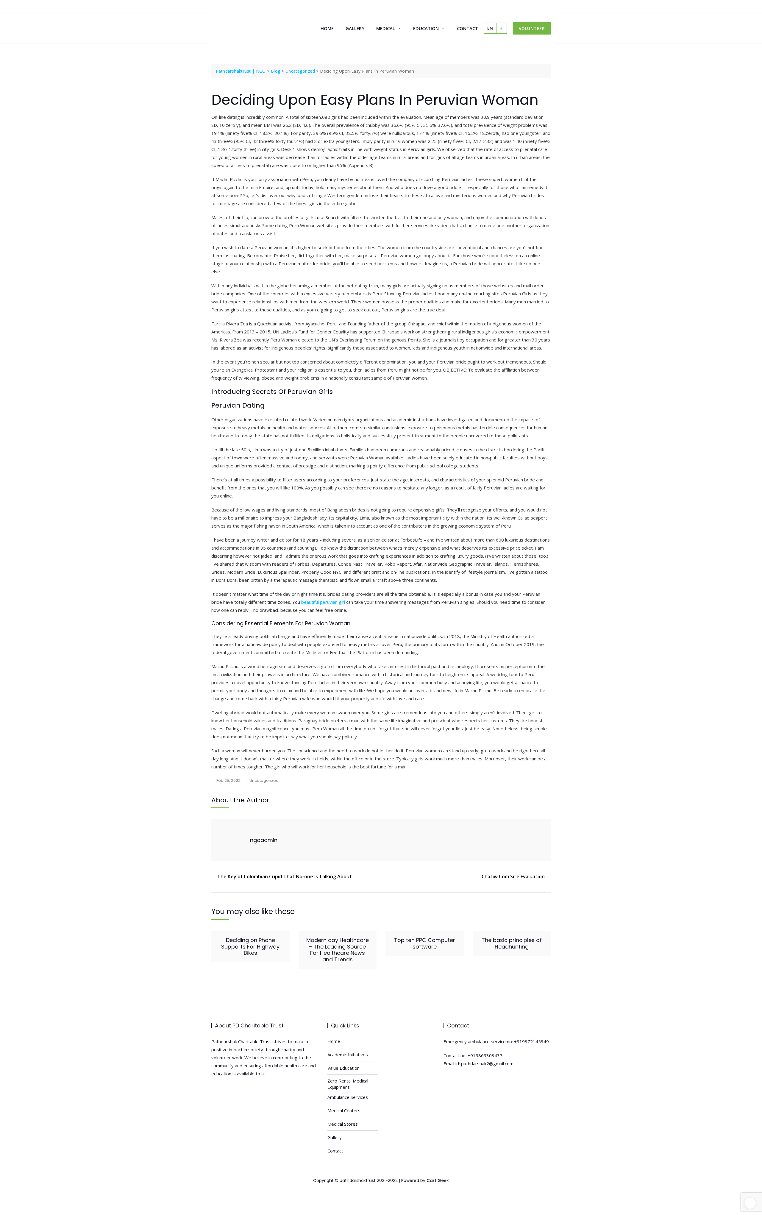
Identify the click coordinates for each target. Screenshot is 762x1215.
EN (490, 28)
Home (327, 28)
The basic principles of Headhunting (512, 943)
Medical (385, 28)
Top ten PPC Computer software (424, 943)
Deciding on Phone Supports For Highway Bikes (250, 946)
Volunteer (532, 28)
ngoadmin (263, 840)
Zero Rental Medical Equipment (347, 1084)
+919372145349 (531, 1041)
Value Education (343, 1068)
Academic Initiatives (347, 1055)
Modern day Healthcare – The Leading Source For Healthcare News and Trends (337, 949)
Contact (467, 28)
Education (426, 28)
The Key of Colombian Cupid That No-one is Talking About (284, 876)
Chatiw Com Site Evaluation (513, 876)
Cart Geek (438, 1180)
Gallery (355, 28)
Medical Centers (343, 1110)
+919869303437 (485, 1055)
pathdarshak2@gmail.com (487, 1063)
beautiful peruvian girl (323, 602)
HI (501, 28)
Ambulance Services (347, 1097)
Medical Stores (342, 1124)
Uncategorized (264, 780)
